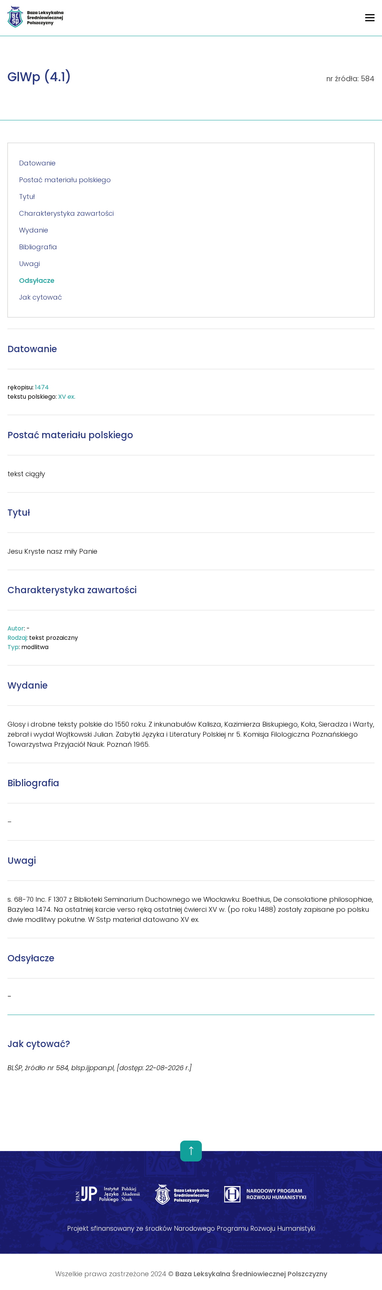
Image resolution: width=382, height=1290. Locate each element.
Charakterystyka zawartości (66, 213)
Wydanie (33, 230)
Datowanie (37, 163)
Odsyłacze (36, 280)
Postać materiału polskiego (65, 179)
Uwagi (29, 263)
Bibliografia (38, 247)
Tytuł (27, 196)
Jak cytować (40, 297)
